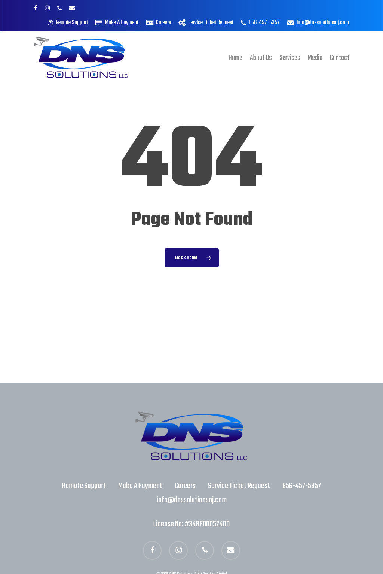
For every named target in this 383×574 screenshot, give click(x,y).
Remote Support (84, 486)
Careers (185, 486)
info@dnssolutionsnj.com (192, 500)
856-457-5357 (301, 486)
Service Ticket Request (239, 486)
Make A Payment (140, 486)
